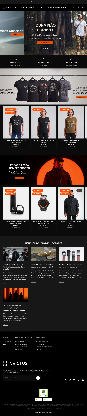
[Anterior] (4, 47)
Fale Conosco (40, 344)
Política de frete (58, 408)
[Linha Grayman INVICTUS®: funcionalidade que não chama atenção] (15, 254)
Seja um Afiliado (19, 341)
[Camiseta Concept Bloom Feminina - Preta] (43, 122)
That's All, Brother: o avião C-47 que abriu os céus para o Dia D (42, 266)
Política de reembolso (40, 408)
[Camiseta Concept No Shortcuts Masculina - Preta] (16, 122)
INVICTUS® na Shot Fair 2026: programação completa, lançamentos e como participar (14, 308)
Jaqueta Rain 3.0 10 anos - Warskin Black (70, 222)
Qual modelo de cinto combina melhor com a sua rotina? (70, 266)
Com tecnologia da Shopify (70, 405)
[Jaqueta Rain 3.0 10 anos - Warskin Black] (71, 203)
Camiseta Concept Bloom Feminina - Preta (43, 141)
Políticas (38, 349)
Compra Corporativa (21, 347)
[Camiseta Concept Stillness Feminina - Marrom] (71, 122)
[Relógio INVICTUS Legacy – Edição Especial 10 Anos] (43, 203)
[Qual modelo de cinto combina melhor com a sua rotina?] (71, 254)
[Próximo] (82, 47)
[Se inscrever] (38, 378)
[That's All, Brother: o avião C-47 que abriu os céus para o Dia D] (43, 254)
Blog (4, 344)
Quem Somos (7, 341)
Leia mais (5, 284)
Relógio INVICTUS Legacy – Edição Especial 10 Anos (43, 222)
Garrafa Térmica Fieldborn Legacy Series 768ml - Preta (16, 222)
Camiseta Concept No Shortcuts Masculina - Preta (16, 141)
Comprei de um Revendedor (44, 347)
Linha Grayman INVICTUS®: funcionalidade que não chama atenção (14, 267)
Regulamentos (19, 349)
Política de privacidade (30, 408)
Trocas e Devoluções (42, 341)
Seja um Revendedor (21, 344)
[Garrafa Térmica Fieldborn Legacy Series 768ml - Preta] (16, 203)
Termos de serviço (50, 408)
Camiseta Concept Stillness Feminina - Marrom (70, 141)
